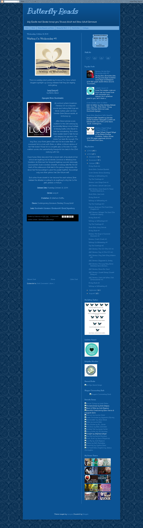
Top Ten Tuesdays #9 (96, 224)
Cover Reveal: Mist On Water (97, 103)
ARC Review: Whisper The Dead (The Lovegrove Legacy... (102, 213)
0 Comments (54, 216)
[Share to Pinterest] (72, 217)
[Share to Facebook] (70, 217)
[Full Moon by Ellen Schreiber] (96, 427)
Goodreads (39, 208)
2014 (89, 154)
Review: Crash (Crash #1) (98, 239)
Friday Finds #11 (94, 197)
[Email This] (63, 217)
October (35, 219)
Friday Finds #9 (94, 231)
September (93, 290)
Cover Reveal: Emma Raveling (99, 173)
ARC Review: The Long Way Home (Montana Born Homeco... (101, 265)
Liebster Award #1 (101, 88)
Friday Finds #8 (94, 283)
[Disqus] (52, 250)
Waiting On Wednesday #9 (98, 242)
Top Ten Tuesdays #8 (96, 246)
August (92, 293)
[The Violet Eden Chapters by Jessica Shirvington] (100, 450)
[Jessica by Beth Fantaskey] (95, 443)
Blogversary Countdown (100, 35)
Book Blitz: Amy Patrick (97, 227)
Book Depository (68, 208)
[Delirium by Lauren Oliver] (95, 415)
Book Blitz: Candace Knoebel (99, 169)
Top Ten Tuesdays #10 (96, 204)
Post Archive (75, 28)
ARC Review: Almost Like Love (100, 186)
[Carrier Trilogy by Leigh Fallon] (96, 403)
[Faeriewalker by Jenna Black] (96, 420)
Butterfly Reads (52, 11)
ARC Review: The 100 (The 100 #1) (101, 249)
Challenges (85, 28)
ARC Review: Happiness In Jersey (100, 261)
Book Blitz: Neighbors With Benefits (99, 115)
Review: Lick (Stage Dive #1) (98, 182)
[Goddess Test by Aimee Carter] (96, 429)
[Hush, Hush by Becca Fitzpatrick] (97, 438)
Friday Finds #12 (94, 166)
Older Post (74, 279)
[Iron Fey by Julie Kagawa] (95, 441)
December (92, 157)
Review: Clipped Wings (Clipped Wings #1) (103, 129)
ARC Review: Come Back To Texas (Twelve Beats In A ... (101, 190)
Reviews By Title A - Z (63, 28)
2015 (89, 151)
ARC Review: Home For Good (99, 269)
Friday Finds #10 (94, 218)
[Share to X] (68, 217)
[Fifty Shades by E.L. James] (95, 425)
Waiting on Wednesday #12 (98, 176)
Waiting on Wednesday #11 (98, 201)
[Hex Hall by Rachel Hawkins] (96, 436)
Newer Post (32, 279)
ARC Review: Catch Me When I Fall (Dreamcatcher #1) (101, 279)
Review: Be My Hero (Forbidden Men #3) (102, 72)
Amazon (47, 208)
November (93, 160)
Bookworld (56, 208)
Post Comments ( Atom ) (45, 283)
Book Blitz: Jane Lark (96, 194)
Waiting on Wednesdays (46, 219)
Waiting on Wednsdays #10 (98, 221)
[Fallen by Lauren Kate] (93, 422)
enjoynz (70, 514)
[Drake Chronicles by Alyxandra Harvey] (99, 418)
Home (26, 28)
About (33, 28)
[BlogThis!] (65, 217)
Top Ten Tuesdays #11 (96, 179)
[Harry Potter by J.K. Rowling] (96, 431)
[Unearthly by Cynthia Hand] (95, 445)
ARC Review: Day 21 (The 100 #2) (101, 252)
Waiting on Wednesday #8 (98, 286)
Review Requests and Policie (46, 28)
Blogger (85, 514)
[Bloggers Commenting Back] (100, 394)
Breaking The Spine (62, 80)
